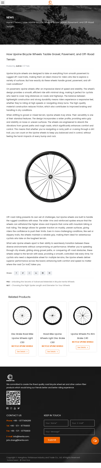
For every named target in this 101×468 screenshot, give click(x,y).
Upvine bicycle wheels (17, 73)
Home (9, 22)
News (18, 22)
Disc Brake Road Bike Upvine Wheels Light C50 (22, 338)
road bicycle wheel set (55, 384)
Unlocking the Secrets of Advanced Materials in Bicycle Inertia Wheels (43, 281)
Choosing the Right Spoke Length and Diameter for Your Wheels (41, 285)
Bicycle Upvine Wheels (22, 346)
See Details (21, 351)
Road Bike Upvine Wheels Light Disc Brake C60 (52, 338)
